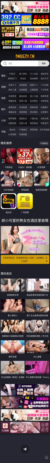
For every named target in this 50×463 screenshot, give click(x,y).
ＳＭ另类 (44, 89)
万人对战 (34, 73)
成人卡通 (34, 96)
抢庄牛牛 (44, 78)
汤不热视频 (44, 129)
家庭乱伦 (23, 118)
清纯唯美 (23, 112)
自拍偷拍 (23, 85)
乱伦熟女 (34, 100)
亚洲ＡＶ (12, 85)
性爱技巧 (44, 123)
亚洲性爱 (12, 96)
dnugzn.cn (25, 56)
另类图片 (44, 112)
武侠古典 (44, 118)
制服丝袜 (12, 100)
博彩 (3, 75)
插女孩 (12, 129)
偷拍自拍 (23, 96)
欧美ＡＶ (34, 85)
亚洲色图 (23, 107)
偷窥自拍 (12, 107)
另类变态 (44, 100)
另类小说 (23, 123)
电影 (3, 98)
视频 (3, 86)
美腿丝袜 (12, 112)
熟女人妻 (12, 89)
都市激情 (12, 118)
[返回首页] (46, 457)
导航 (3, 131)
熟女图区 (34, 112)
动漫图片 (44, 107)
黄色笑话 (34, 123)
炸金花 (23, 78)
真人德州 (23, 73)
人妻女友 (34, 118)
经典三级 (23, 100)
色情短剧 (23, 134)
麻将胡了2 (12, 78)
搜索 (44, 63)
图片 (3, 109)
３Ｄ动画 (44, 85)
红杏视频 (12, 134)
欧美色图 (34, 107)
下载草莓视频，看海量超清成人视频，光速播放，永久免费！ (25, 259)
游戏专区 (44, 73)
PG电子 (12, 73)
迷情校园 (12, 123)
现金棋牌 (34, 78)
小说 (3, 120)
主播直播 (34, 89)
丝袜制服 (23, 89)
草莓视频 (34, 129)
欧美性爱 (44, 96)
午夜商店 (23, 129)
